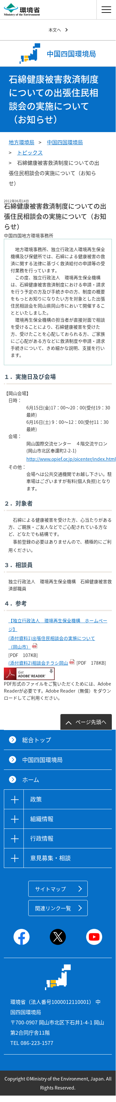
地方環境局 (21, 142)
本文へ (55, 30)
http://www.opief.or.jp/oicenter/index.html (71, 459)
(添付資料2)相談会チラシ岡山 (38, 663)
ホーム (30, 779)
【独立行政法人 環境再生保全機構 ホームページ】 (57, 625)
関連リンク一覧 (53, 908)
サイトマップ (50, 889)
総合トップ (36, 740)
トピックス (30, 152)
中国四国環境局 (65, 142)
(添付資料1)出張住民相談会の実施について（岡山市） (51, 642)
